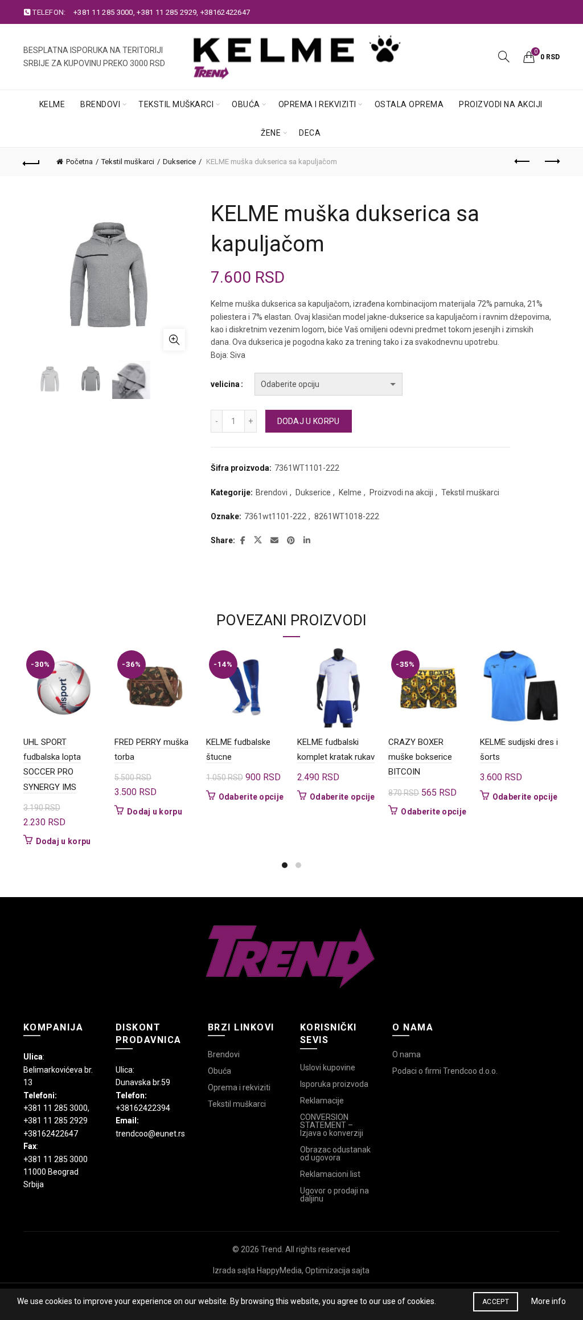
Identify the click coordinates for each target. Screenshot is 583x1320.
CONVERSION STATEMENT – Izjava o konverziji (331, 1125)
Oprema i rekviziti (317, 104)
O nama (406, 1054)
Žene (271, 132)
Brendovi (100, 104)
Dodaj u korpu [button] (63, 841)
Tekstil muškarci (176, 104)
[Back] (32, 161)
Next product (551, 161)
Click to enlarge (174, 340)
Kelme (52, 104)
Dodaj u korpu (308, 421)
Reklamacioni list (330, 1174)
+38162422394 (143, 1108)
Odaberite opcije (251, 796)
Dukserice (179, 161)
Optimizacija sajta (337, 1270)
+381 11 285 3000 (103, 12)
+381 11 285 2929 (166, 12)
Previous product (522, 161)
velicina (225, 384)
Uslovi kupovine (327, 1067)
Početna (79, 161)
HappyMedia (279, 1270)
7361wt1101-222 (275, 516)
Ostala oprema (409, 104)
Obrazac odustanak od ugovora (335, 1153)
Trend (271, 1249)
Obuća (246, 104)
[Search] (504, 56)
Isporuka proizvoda (334, 1084)
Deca (310, 132)
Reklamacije (322, 1100)
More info (548, 1301)
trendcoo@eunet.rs (150, 1133)
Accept (495, 1302)
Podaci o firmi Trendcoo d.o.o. (445, 1070)
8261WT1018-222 (346, 516)
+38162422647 (225, 12)
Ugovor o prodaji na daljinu (334, 1194)
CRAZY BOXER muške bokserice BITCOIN (420, 757)
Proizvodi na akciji (501, 104)
